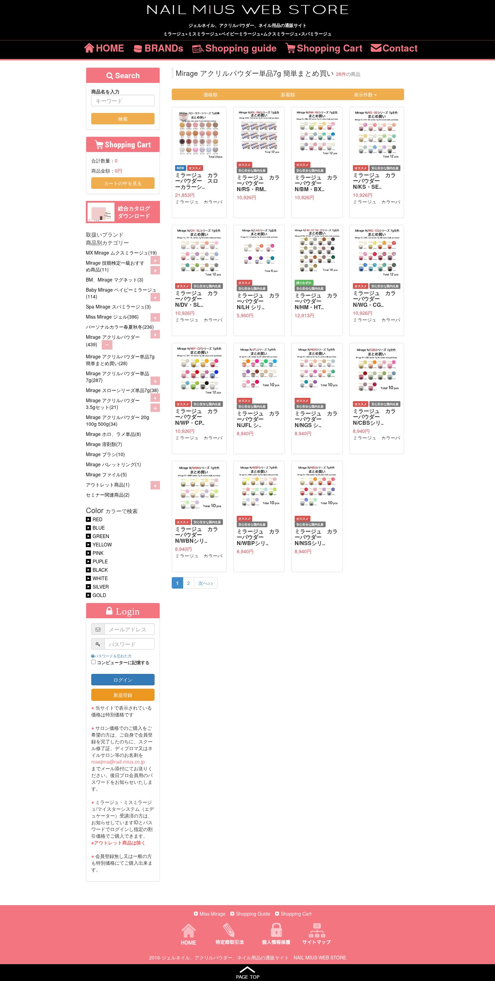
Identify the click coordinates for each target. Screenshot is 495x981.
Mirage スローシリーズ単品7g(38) (122, 390)
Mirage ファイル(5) (106, 474)
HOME (110, 48)
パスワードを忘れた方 (113, 655)
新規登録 (122, 694)
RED (97, 519)
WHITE (100, 578)
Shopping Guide (253, 913)
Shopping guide (241, 48)
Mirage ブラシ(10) (105, 454)
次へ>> (205, 582)
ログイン (122, 679)
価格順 (210, 94)
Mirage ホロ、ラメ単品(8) (113, 433)
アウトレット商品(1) (108, 484)
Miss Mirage (213, 913)
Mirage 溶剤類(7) (104, 444)
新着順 (288, 94)
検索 (123, 118)
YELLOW (102, 544)
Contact (400, 48)
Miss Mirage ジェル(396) (112, 316)
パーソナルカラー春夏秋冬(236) (120, 326)
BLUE (99, 527)
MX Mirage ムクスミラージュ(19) (121, 252)
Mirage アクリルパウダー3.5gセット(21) (113, 403)
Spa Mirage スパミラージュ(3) (118, 306)
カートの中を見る (123, 183)
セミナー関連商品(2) (108, 494)
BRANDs (164, 48)
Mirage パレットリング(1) (113, 464)
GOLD (99, 595)
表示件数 (364, 94)
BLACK (100, 569)
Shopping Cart (329, 48)
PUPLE (100, 561)
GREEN (101, 536)
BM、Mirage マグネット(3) (114, 279)
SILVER (101, 586)
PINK (98, 552)
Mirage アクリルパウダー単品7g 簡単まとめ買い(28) (120, 359)
